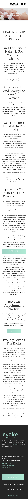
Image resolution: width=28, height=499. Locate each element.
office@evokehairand (8, 465)
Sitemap (17, 495)
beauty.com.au (6, 467)
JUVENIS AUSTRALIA (12, 444)
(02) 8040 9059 (6, 463)
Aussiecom (11, 495)
